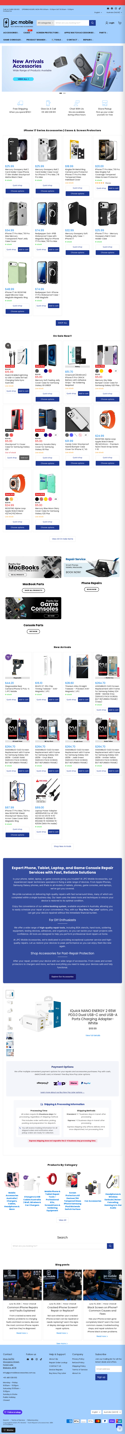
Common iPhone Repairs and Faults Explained (22, 1309)
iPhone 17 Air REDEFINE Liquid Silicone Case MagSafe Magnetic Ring (16, 295)
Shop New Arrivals (62, 846)
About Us (76, 1373)
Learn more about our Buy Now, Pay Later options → (62, 1092)
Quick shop (17, 185)
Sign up (101, 1377)
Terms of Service (80, 1369)
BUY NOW (33, 631)
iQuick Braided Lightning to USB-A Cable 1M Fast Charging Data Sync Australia (16, 379)
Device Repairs (55, 1369)
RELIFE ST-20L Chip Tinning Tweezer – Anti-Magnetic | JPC (46, 689)
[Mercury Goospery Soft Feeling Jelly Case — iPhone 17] (77, 213)
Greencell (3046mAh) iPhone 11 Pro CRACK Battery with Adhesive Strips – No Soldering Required (75, 380)
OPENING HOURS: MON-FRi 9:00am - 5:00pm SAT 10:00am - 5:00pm (48, 9)
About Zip (53, 1359)
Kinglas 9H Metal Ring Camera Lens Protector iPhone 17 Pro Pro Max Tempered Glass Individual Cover (76, 174)
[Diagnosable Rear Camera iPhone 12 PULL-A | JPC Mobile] (17, 666)
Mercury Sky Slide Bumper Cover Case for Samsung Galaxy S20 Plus (107, 383)
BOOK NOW (91, 589)
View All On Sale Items (62, 538)
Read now (21, 1333)
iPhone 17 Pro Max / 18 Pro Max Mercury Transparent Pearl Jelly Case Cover (17, 237)
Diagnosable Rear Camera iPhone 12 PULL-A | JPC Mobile (17, 689)
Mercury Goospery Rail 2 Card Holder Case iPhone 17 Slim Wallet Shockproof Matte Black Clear (17, 173)
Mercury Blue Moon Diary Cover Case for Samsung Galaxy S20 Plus (47, 511)
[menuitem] (11, 32)
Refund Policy (78, 1362)
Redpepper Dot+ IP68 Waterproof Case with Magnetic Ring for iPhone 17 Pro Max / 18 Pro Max (47, 237)
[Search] (92, 23)
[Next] (118, 69)
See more (61, 1343)
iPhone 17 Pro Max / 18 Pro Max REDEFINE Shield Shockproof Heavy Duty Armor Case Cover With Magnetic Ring (17, 815)
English (97, 12)
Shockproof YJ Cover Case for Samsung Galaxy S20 (17, 447)
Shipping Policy (79, 1366)
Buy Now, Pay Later (57, 1373)
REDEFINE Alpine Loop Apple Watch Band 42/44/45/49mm (15, 511)
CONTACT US (55, 1366)
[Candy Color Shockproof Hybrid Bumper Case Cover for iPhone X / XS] (77, 419)
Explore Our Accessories (62, 976)
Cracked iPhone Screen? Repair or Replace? (62, 1309)
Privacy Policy (78, 1359)
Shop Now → (98, 3)
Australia (113, 12)
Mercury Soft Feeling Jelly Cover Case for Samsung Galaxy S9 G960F (47, 383)
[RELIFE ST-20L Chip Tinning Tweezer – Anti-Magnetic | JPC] (47, 666)
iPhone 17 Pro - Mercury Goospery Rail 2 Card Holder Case (106, 236)
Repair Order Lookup (58, 1362)
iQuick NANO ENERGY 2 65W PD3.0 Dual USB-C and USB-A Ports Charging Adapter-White (92, 1017)
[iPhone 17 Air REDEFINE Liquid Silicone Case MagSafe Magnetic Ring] (17, 272)
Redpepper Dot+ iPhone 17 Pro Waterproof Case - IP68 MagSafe (47, 295)
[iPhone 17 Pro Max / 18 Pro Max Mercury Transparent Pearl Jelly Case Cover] (17, 213)
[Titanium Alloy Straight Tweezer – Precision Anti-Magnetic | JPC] (77, 666)
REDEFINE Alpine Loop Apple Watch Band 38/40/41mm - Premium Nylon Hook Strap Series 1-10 (107, 444)
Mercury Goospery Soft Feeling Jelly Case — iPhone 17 (76, 236)
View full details (93, 1035)
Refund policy (32, 1420)
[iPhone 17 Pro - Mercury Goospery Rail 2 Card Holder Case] (107, 213)
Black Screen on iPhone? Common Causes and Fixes (103, 1311)
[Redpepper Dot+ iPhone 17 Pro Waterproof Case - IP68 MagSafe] (47, 272)
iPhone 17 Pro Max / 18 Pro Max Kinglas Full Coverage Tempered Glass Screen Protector (107, 173)
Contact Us (7, 11)
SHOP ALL (62, 322)
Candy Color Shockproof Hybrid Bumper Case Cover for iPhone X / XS (77, 447)
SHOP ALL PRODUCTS (33, 590)
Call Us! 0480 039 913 (11, 9)
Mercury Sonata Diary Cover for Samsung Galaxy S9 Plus (45, 447)
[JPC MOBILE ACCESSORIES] (18, 23)
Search (6, 1420)
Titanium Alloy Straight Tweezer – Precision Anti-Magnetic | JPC (77, 689)
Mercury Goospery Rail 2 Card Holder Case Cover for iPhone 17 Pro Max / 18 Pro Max (47, 173)
